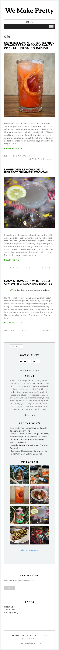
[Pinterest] (34, 361)
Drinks (9, 156)
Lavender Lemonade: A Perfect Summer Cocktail (26, 171)
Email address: (11, 580)
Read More (29, 415)
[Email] (21, 361)
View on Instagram (29, 550)
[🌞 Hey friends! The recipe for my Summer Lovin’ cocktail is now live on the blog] (19, 495)
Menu (29, 21)
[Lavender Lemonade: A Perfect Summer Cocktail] (29, 227)
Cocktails (23, 156)
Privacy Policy (11, 612)
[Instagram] (38, 361)
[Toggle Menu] (51, 26)
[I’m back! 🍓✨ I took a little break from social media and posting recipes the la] (19, 515)
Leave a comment (41, 159)
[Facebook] (29, 361)
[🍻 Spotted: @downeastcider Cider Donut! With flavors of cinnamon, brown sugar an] (19, 474)
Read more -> (13, 148)
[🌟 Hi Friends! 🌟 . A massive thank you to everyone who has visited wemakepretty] (39, 535)
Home (15, 635)
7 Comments (45, 330)
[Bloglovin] (25, 361)
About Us (8, 607)
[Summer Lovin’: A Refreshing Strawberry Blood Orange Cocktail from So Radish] (29, 116)
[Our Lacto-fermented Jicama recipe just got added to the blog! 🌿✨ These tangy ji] (39, 474)
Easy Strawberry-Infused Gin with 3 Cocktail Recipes (28, 282)
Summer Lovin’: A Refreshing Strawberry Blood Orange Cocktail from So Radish (29, 45)
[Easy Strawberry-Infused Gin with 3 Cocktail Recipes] (29, 290)
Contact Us (9, 609)
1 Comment (46, 267)
